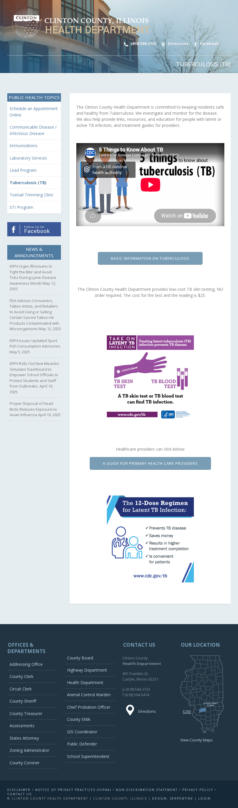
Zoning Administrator (29, 750)
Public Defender (82, 744)
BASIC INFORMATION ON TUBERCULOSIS (150, 258)
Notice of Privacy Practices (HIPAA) (73, 790)
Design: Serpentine (172, 798)
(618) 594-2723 (143, 43)
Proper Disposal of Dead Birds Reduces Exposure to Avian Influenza (33, 409)
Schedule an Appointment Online (34, 112)
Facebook (209, 43)
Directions (177, 43)
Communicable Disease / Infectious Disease (33, 130)
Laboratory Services (28, 158)
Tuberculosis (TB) (28, 182)
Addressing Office (26, 664)
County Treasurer (26, 713)
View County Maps (196, 740)
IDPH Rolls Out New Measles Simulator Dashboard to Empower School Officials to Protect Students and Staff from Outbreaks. (34, 375)
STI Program (21, 207)
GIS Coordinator (82, 731)
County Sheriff (23, 701)
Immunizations (23, 145)
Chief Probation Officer (88, 707)
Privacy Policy (197, 790)
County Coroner (24, 762)
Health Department (85, 682)
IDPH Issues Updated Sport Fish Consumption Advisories (35, 343)
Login (204, 798)
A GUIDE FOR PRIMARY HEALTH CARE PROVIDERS (150, 463)
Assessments (22, 725)
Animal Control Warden (89, 694)
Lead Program (23, 170)
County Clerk (21, 676)
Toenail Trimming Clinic (31, 195)
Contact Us (19, 794)
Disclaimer (18, 790)
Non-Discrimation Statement (147, 790)
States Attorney (24, 738)
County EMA (78, 719)
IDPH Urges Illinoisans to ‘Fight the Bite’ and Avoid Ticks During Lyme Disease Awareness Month (33, 275)
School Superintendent (88, 756)
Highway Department (87, 670)
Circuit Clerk (21, 689)
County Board (80, 658)
